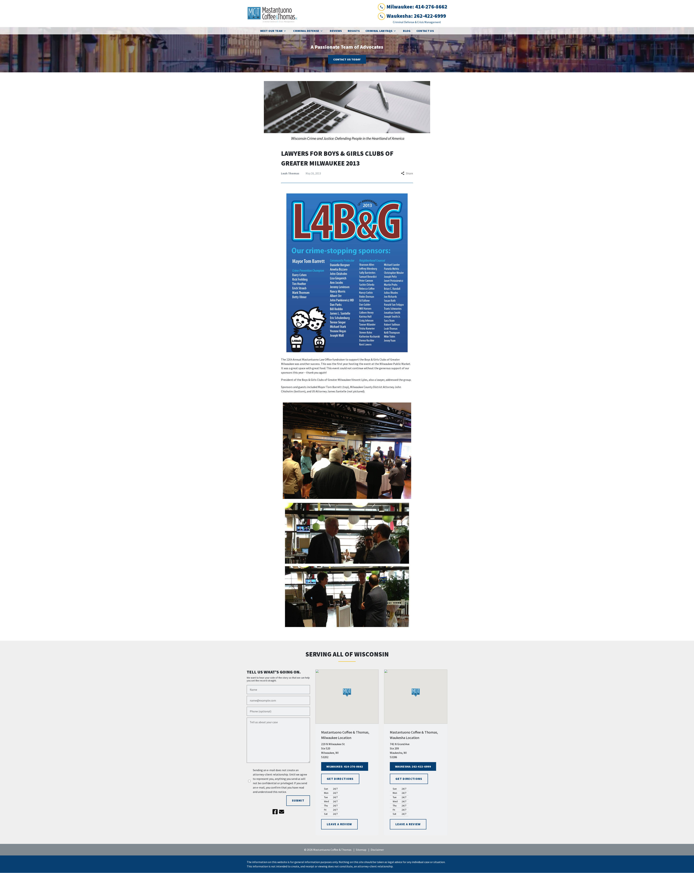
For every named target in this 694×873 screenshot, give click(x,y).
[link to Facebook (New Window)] (275, 812)
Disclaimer (377, 849)
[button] (347, 692)
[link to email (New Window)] (281, 812)
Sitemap (361, 849)
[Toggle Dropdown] (286, 31)
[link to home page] (274, 13)
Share (409, 173)
